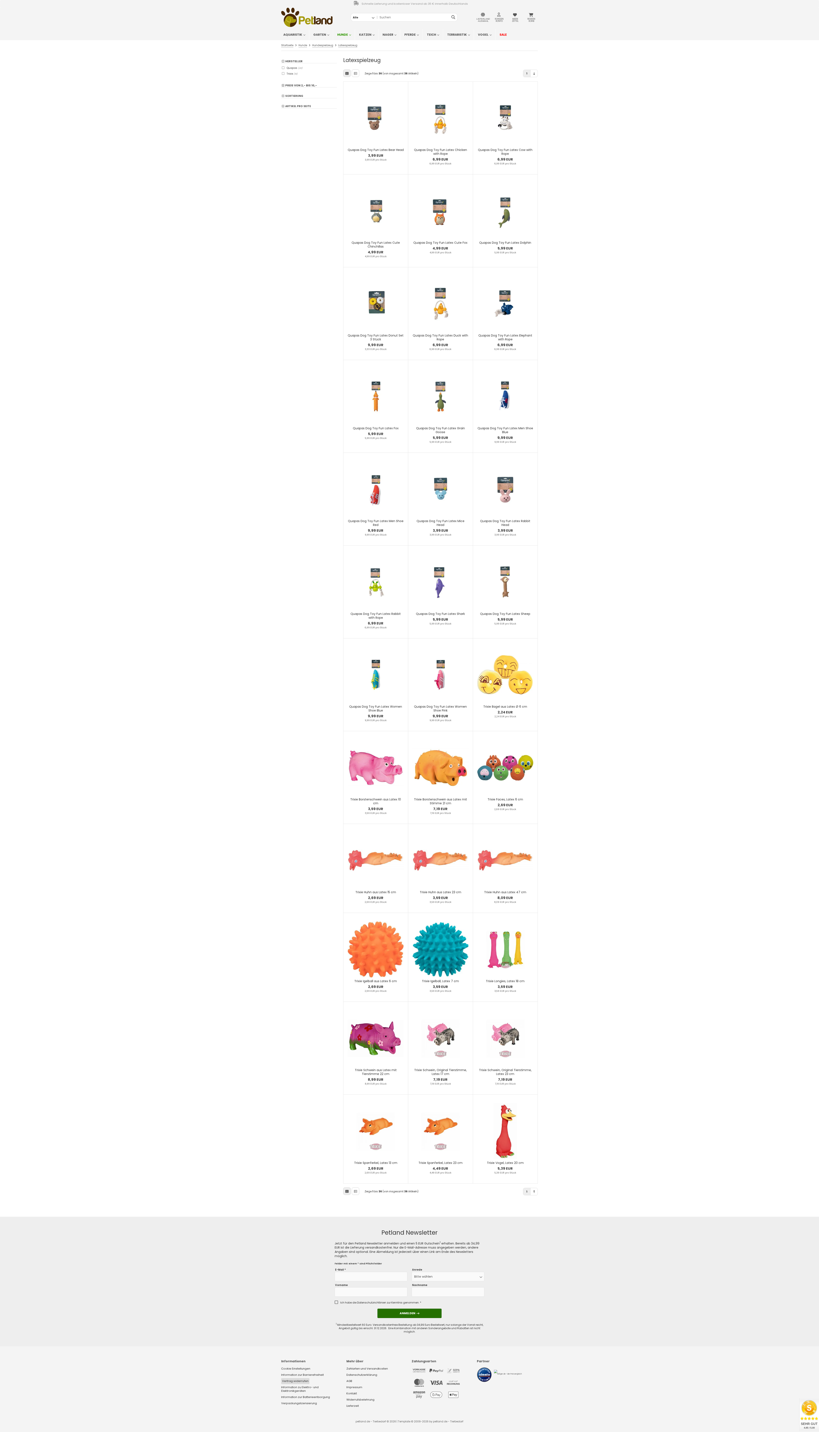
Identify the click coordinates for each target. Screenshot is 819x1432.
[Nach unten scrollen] (534, 73)
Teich (431, 34)
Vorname (341, 1285)
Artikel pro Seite (298, 106)
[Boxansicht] (347, 73)
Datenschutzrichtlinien (371, 1302)
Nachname (419, 1285)
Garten (319, 34)
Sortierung (294, 96)
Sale (503, 34)
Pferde (410, 34)
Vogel (483, 34)
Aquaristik (292, 34)
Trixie (292, 73)
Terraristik (457, 34)
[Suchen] (453, 17)
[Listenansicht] (355, 73)
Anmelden (409, 1313)
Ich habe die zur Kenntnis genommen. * (380, 1302)
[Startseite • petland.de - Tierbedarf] (307, 17)
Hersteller (294, 61)
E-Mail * (340, 1269)
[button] (363, 17)
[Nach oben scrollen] (534, 1191)
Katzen (365, 34)
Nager (388, 34)
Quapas (295, 68)
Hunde (342, 34)
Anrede (417, 1269)
